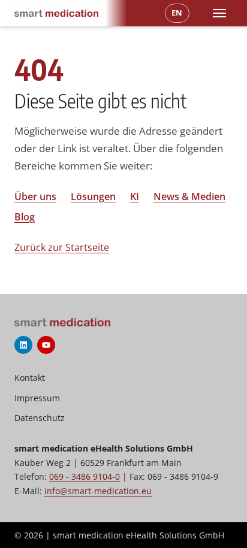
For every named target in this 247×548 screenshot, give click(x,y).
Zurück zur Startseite (61, 247)
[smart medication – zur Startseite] (56, 13)
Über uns (35, 196)
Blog (24, 216)
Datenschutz (39, 417)
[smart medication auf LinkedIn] (23, 345)
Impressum (37, 398)
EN (177, 12)
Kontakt (29, 377)
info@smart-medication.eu (98, 490)
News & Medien (189, 196)
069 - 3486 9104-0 (84, 476)
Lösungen (93, 196)
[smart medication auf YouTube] (46, 345)
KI (134, 196)
